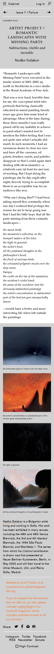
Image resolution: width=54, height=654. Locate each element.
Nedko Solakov (12, 521)
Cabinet (13, 3)
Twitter (26, 636)
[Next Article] (48, 12)
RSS (12, 639)
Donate (40, 639)
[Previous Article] (5, 12)
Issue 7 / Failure (27, 12)
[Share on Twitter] (16, 626)
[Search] (49, 3)
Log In (40, 3)
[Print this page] (34, 626)
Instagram (12, 636)
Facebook (40, 636)
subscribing (25, 606)
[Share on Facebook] (22, 626)
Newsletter (25, 639)
